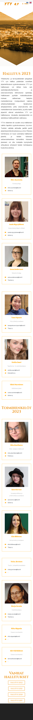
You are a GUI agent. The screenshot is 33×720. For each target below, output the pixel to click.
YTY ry (12, 3)
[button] (16, 683)
